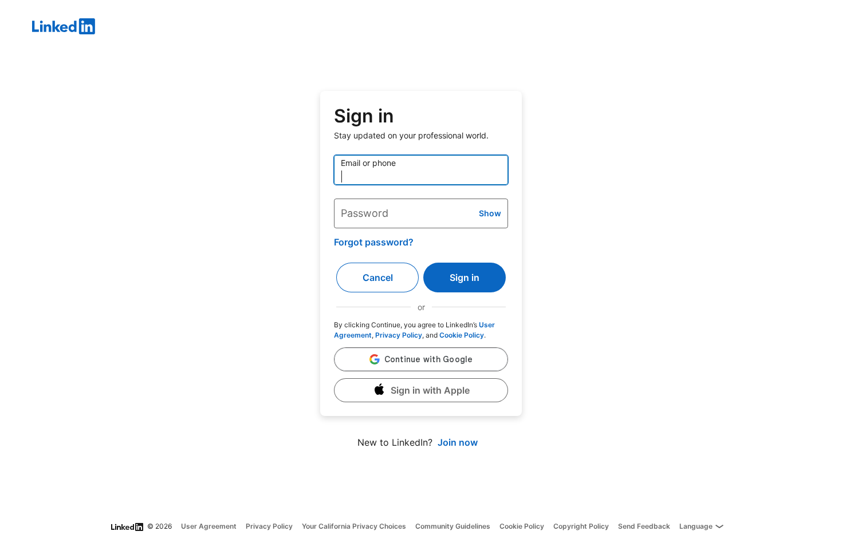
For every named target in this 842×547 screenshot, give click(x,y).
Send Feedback (644, 526)
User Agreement (209, 526)
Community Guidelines (452, 526)
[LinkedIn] (437, 28)
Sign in (464, 277)
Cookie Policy (461, 335)
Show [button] (490, 213)
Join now (458, 442)
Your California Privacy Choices (354, 526)
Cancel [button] (378, 277)
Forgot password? (374, 242)
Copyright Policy (581, 526)
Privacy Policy (398, 335)
